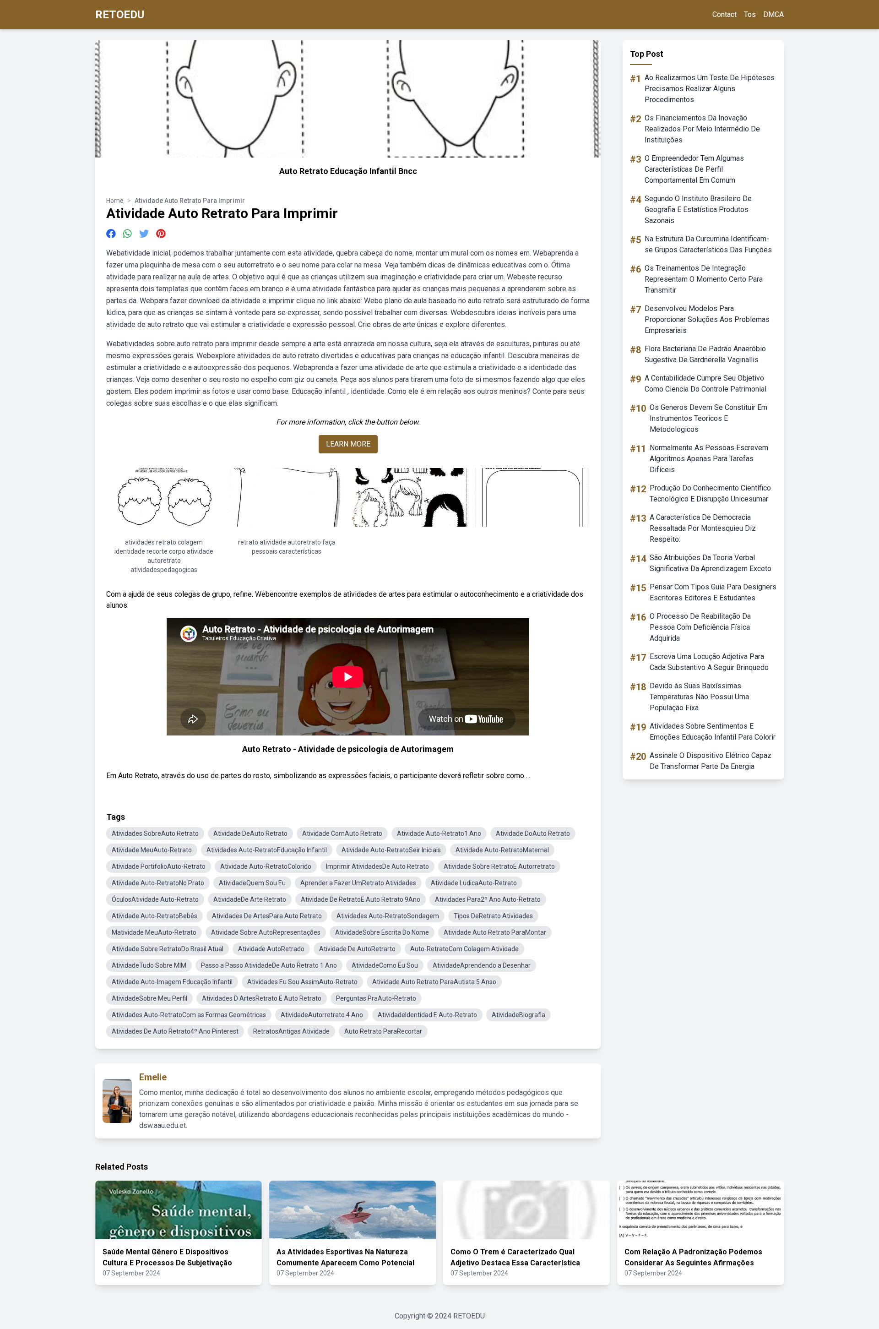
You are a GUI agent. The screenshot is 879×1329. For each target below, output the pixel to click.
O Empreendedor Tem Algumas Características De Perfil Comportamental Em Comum (694, 169)
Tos (750, 14)
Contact (724, 14)
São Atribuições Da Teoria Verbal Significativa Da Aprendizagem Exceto (710, 563)
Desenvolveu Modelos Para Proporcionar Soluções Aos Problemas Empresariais (707, 319)
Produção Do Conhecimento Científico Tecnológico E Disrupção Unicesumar (710, 493)
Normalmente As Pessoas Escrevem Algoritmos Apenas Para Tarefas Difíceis (709, 458)
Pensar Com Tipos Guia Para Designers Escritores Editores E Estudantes (713, 592)
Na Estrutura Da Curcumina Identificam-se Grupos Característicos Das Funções (708, 244)
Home (115, 200)
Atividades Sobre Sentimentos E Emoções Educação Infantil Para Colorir (713, 731)
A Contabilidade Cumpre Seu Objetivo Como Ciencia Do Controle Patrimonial (705, 383)
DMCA (773, 14)
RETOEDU (119, 14)
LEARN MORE (348, 444)
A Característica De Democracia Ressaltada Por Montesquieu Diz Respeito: (703, 528)
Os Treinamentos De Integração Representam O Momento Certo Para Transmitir (704, 279)
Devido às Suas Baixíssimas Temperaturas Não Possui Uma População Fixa (699, 696)
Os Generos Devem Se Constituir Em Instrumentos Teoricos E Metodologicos (708, 418)
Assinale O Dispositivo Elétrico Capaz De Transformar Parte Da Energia (710, 761)
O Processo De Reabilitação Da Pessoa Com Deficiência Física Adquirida (700, 627)
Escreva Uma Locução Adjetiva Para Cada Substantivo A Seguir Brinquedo (709, 662)
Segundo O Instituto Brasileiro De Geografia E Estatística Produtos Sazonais (698, 209)
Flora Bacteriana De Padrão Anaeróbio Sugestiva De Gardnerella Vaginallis (705, 354)
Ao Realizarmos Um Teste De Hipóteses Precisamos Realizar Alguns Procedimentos (710, 88)
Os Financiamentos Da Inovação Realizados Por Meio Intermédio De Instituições (702, 129)
